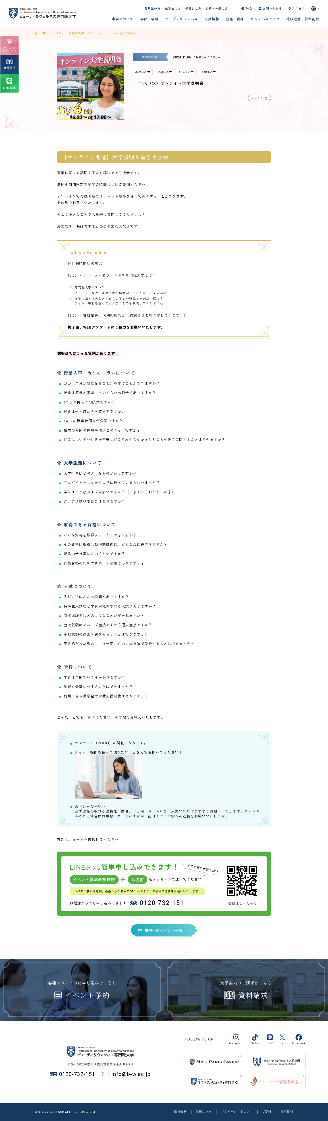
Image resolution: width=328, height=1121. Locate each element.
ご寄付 (267, 1112)
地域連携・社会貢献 (302, 19)
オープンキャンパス (181, 19)
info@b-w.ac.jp (131, 1074)
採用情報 (286, 1112)
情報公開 (180, 1112)
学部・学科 (149, 19)
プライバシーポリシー (237, 1112)
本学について (123, 19)
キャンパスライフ (265, 19)
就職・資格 (235, 19)
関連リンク (204, 1112)
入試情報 (212, 19)
